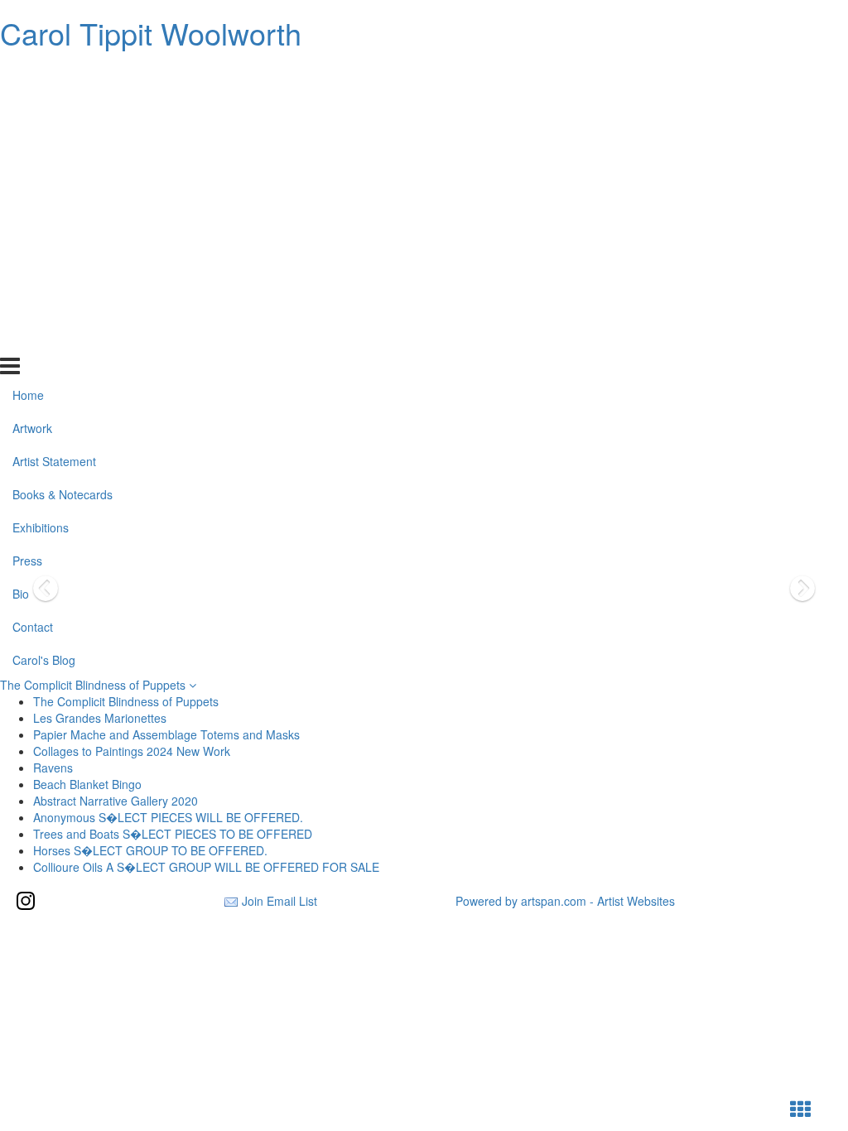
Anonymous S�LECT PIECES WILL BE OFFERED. (168, 817)
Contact (32, 305)
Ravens (53, 767)
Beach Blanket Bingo (87, 784)
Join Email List (279, 901)
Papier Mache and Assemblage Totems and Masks (166, 734)
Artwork (32, 107)
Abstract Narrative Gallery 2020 (115, 800)
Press (27, 240)
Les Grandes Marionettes (99, 718)
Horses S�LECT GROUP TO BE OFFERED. (150, 850)
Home (28, 74)
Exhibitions (40, 207)
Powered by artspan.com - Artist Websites (565, 901)
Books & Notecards (62, 174)
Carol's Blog (43, 338)
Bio (20, 273)
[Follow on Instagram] (25, 901)
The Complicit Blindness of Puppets (94, 684)
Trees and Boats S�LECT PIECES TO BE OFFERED (172, 833)
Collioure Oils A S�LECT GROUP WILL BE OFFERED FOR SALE (206, 867)
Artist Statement (54, 140)
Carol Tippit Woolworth (150, 33)
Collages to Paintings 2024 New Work (131, 751)
